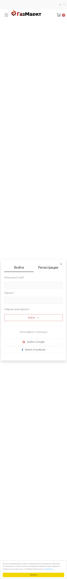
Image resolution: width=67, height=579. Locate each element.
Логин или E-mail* (14, 277)
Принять (33, 575)
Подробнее (48, 569)
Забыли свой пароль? (16, 309)
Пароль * (9, 293)
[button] (60, 15)
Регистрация (48, 267)
